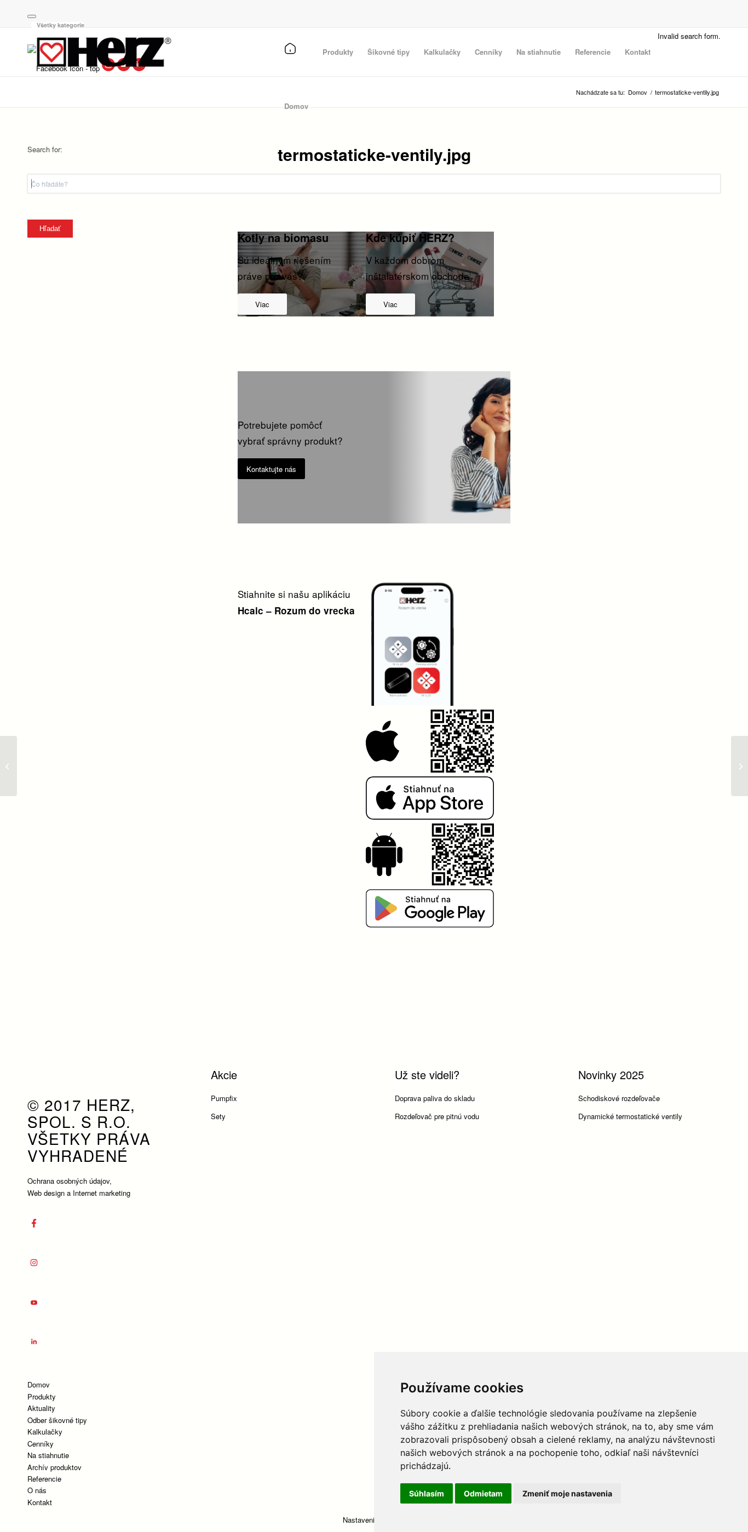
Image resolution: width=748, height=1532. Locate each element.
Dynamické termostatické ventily (630, 1116)
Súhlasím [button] (426, 1493)
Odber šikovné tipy (57, 1420)
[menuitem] (57, 25)
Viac (262, 304)
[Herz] (103, 52)
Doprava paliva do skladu (435, 1098)
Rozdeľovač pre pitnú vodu (437, 1116)
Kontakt (39, 1502)
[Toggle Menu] (31, 16)
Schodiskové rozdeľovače (619, 1098)
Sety (218, 1116)
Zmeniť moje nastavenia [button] (567, 1493)
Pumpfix (224, 1098)
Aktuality (41, 1408)
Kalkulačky (44, 1431)
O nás (37, 1490)
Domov (38, 1384)
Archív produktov (54, 1467)
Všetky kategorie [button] (60, 25)
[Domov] (296, 52)
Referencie (44, 1478)
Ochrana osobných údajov (68, 1181)
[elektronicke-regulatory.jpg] (8, 766)
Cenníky (40, 1443)
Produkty (41, 1396)
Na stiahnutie (48, 1455)
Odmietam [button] (483, 1493)
